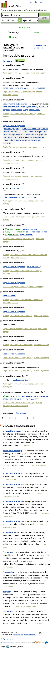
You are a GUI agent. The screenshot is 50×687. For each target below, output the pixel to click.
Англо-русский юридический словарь (17, 316)
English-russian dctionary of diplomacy (17, 358)
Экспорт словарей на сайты (10, 643)
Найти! (44, 18)
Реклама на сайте (30, 634)
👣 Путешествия (7, 639)
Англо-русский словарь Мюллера (16, 73)
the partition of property (14, 137)
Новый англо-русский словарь (15, 287)
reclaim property (11, 131)
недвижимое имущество (15, 104)
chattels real (34, 110)
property (16, 69)
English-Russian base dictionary (15, 147)
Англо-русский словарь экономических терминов (22, 176)
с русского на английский (40, 46)
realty (25, 110)
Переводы (13, 32)
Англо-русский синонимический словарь (19, 114)
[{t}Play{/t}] (23, 65)
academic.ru (11, 4)
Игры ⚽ (13, 37)
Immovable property (12, 431)
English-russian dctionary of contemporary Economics (23, 92)
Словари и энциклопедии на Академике (24, 10)
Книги (36, 32)
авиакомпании (33, 267)
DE (36, 2)
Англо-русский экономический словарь (18, 201)
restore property (11, 134)
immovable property (38, 73)
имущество (23, 396)
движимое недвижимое (36, 232)
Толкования (25, 27)
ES (41, 2)
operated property (11, 128)
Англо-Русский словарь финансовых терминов (21, 160)
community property (12, 140)
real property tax (20, 380)
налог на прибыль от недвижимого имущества (24, 88)
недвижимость (26, 235)
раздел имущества (35, 137)
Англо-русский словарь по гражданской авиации (22, 271)
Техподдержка (18, 634)
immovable (8, 532)
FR (46, 2)
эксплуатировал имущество (35, 128)
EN (30, 2)
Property (7, 552)
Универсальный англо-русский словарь (18, 217)
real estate (32, 107)
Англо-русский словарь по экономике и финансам (22, 300)
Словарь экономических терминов (20, 197)
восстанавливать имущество (34, 131)
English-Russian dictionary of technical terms (20, 329)
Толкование (8, 61)
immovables (16, 110)
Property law (9, 572)
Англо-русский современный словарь (17, 345)
